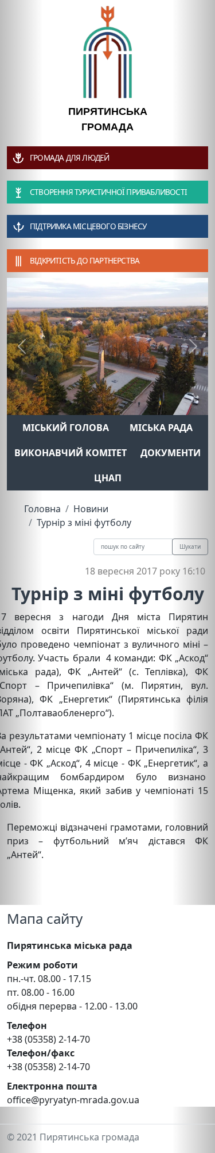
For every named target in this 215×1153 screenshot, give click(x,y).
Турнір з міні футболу (84, 522)
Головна (42, 508)
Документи (170, 452)
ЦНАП (108, 478)
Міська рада (161, 427)
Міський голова (65, 427)
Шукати (190, 546)
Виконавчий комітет (70, 452)
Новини (90, 508)
